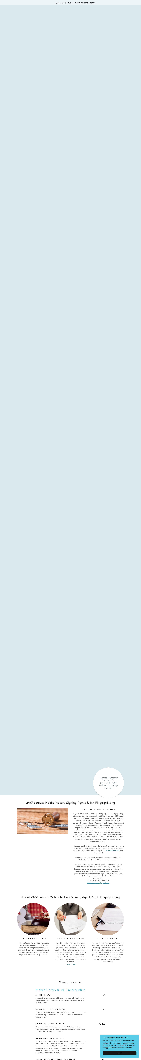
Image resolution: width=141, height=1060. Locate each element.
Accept (119, 1053)
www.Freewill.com (112, 851)
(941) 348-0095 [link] (64, 2)
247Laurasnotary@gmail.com (98, 883)
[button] (70, 964)
